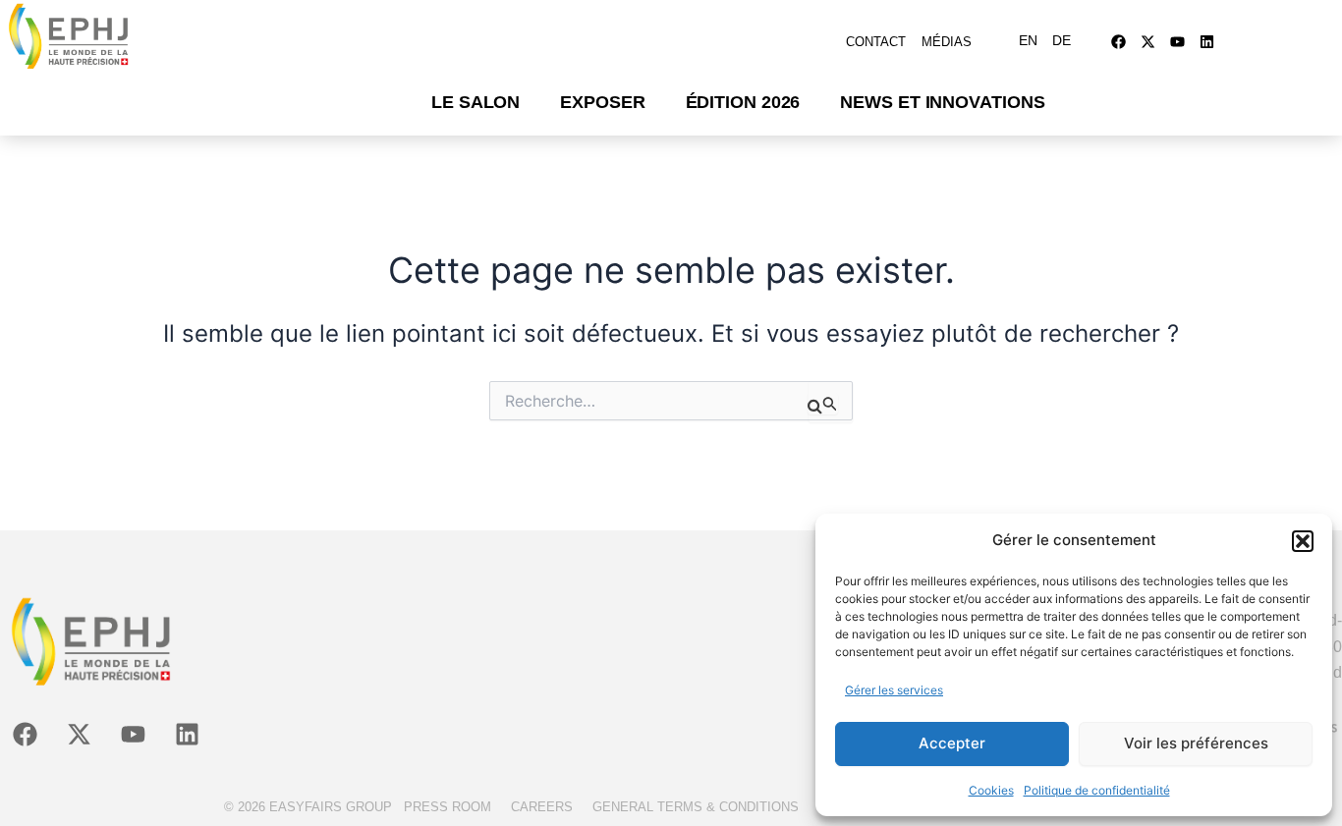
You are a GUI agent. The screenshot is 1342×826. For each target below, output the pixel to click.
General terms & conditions (695, 806)
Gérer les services (894, 690)
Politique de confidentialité (1097, 790)
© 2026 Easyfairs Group (308, 806)
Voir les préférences (1196, 743)
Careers (542, 806)
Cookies (991, 790)
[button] (1303, 541)
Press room (447, 806)
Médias (947, 41)
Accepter (952, 743)
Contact (876, 41)
